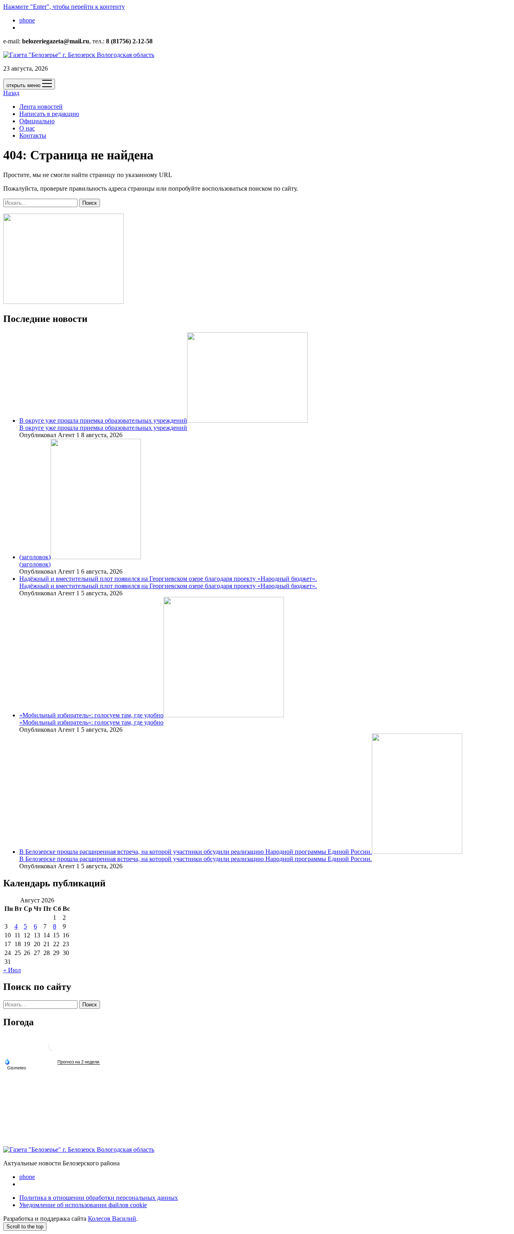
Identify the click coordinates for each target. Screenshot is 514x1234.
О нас (27, 128)
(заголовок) (35, 557)
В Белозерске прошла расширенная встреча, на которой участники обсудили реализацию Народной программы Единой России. (195, 851)
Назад (11, 93)
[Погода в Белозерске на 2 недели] (78, 1062)
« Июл (12, 970)
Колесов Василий (112, 1218)
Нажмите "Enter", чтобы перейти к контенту (64, 6)
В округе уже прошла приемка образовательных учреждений (103, 420)
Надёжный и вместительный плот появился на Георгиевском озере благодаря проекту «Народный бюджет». (168, 578)
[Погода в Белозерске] (52, 1050)
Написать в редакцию (49, 113)
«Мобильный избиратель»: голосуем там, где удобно (91, 715)
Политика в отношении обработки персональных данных (98, 1197)
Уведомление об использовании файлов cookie (83, 1204)
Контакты (32, 135)
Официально (37, 121)
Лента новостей (41, 106)
